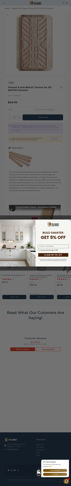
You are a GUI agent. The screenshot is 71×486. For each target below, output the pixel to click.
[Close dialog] (70, 220)
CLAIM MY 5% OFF (53, 255)
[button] (66, 481)
